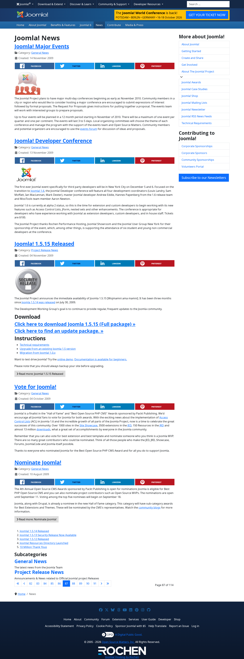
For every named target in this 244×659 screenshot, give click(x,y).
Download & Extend (50, 4)
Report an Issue (179, 626)
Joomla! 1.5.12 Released (34, 539)
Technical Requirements (197, 123)
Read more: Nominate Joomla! (37, 519)
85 (52, 583)
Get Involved (189, 65)
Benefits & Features (63, 25)
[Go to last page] (107, 583)
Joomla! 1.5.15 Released (44, 243)
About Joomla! (37, 25)
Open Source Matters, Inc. (118, 642)
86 (59, 583)
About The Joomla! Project (198, 71)
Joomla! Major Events (41, 46)
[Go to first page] (17, 583)
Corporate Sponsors (194, 153)
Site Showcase (88, 425)
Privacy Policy (85, 626)
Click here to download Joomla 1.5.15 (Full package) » (74, 324)
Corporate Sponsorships (197, 146)
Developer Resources (147, 4)
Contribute (114, 25)
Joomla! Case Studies (194, 89)
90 (87, 583)
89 (80, 583)
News (99, 25)
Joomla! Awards (191, 82)
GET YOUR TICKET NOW (207, 15)
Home (20, 25)
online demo (65, 359)
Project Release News (44, 250)
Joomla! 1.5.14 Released (34, 531)
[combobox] (208, 4)
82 (30, 583)
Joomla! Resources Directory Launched (44, 543)
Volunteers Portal (193, 166)
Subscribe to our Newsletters (204, 177)
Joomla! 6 (85, 25)
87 (66, 583)
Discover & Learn (81, 4)
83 (37, 583)
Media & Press (134, 25)
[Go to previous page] (24, 583)
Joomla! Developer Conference (53, 140)
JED (129, 425)
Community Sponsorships (198, 160)
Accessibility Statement (59, 626)
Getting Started (191, 51)
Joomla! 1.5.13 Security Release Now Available (48, 535)
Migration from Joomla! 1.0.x (37, 353)
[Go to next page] (101, 583)
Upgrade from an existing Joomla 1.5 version (48, 349)
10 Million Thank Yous (33, 547)
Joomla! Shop (190, 96)
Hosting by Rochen (122, 657)
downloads (43, 429)
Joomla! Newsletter (193, 109)
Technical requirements (34, 345)
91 (94, 583)
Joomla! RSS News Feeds (197, 116)
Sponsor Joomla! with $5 (130, 626)
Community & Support (112, 4)
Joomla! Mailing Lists (194, 103)
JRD (162, 425)
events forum (88, 129)
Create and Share (192, 58)
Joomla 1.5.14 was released (38, 302)
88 (73, 583)
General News (40, 53)
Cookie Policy (104, 626)
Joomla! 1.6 (37, 191)
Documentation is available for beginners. (100, 359)
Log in (195, 626)
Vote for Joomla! (35, 386)
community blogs (150, 507)
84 (44, 583)
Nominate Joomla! (37, 462)
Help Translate (157, 626)
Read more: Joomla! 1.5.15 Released (40, 374)
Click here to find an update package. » (58, 331)
